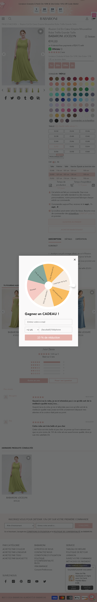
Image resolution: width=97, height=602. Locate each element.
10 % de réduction (48, 337)
